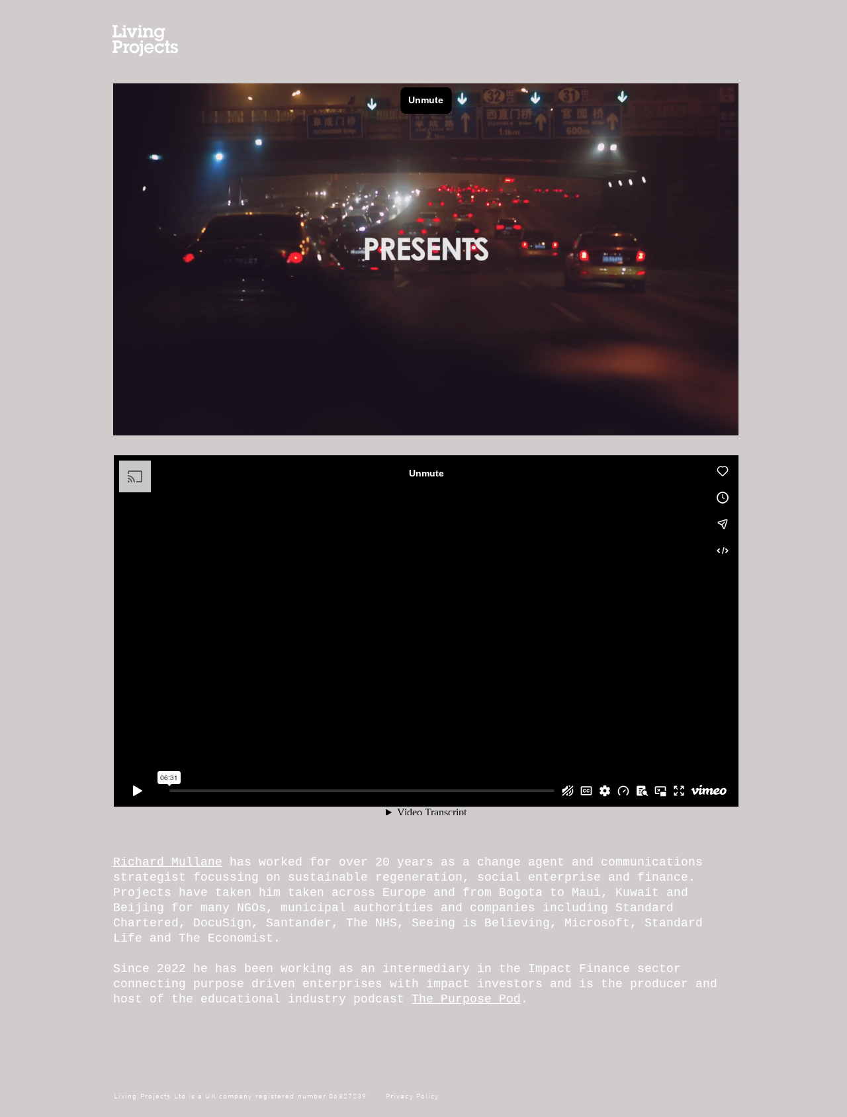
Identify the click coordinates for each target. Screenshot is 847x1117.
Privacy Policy (411, 1097)
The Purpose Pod (466, 999)
